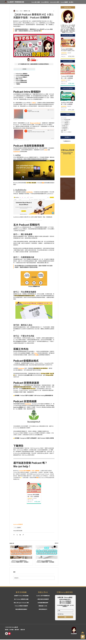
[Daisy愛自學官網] (6, 633)
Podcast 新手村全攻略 (17, 530)
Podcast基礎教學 (17, 527)
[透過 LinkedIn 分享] (20, 534)
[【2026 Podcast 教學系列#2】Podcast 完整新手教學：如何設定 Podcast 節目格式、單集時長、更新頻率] (21, 552)
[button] (45, 1)
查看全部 (56, 543)
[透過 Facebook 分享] (14, 534)
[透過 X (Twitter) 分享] (17, 534)
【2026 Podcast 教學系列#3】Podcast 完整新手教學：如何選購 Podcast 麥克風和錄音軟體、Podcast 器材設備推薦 (46, 561)
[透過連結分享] (23, 534)
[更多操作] (53, 11)
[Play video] (33, 45)
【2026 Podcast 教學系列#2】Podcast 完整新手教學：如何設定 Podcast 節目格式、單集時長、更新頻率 (21, 561)
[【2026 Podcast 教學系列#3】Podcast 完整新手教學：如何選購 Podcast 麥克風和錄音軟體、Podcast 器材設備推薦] (46, 552)
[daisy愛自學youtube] (9, 633)
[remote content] (34, 59)
